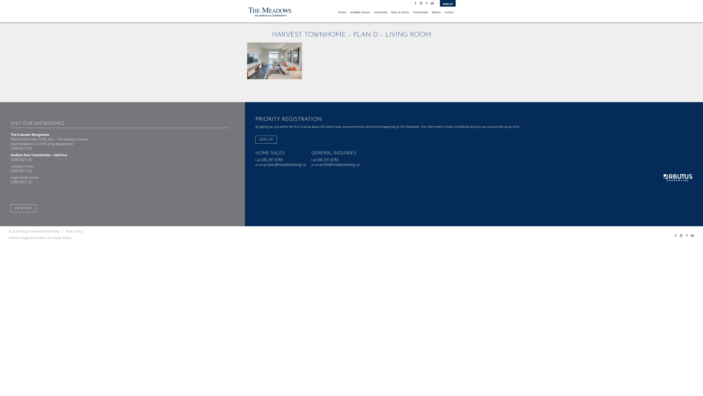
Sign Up (448, 4)
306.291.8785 (272, 159)
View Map (23, 208)
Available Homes (360, 12)
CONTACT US (21, 148)
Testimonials (420, 12)
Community (380, 12)
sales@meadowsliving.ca (286, 164)
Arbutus (436, 12)
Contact (449, 12)
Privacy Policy (74, 231)
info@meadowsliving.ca (341, 164)
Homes (342, 12)
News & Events (400, 12)
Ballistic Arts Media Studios (54, 238)
